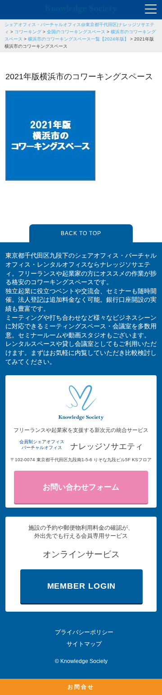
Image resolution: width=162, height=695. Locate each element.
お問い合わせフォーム (81, 487)
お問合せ (81, 687)
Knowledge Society (84, 661)
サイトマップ (84, 643)
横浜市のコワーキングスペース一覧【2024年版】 (78, 38)
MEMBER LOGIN (81, 586)
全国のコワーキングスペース (76, 31)
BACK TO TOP (81, 233)
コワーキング (27, 31)
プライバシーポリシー (84, 632)
